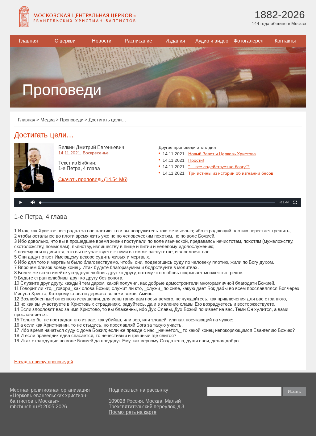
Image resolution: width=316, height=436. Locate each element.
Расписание (138, 40)
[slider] (157, 202)
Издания (175, 40)
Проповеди (71, 119)
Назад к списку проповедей (43, 361)
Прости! (196, 160)
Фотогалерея (249, 40)
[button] (33, 202)
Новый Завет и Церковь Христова (222, 153)
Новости (101, 40)
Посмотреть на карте (132, 412)
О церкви (65, 40)
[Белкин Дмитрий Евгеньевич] (34, 190)
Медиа (47, 119)
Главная (28, 40)
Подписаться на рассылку (138, 390)
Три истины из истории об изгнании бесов (230, 173)
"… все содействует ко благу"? (219, 166)
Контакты (285, 40)
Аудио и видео (211, 40)
